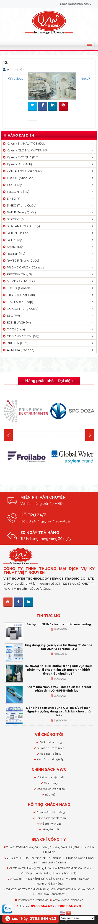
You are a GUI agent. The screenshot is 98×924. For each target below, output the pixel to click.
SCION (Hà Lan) (17, 233)
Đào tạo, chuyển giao (50, 788)
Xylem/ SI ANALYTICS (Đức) (25, 143)
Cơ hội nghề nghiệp (50, 759)
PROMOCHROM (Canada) (25, 267)
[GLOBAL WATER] (72, 457)
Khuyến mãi (50, 829)
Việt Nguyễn (16, 70)
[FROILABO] (26, 457)
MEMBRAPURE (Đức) (21, 281)
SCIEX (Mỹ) (14, 240)
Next (84, 78)
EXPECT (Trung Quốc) (21, 308)
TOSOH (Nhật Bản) (19, 178)
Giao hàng (51, 783)
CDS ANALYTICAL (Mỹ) (22, 336)
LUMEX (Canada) (18, 288)
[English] (63, 912)
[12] (52, 86)
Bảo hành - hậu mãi (50, 777)
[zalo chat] (7, 908)
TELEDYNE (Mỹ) (17, 191)
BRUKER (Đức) (16, 343)
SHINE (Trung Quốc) (20, 212)
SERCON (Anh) (16, 219)
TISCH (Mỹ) (14, 185)
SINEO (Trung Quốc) (20, 205)
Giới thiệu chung (50, 742)
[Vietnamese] (69, 912)
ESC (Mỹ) (12, 315)
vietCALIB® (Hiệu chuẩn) (24, 171)
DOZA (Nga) (15, 329)
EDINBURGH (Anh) (19, 322)
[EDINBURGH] (26, 411)
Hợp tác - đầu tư (51, 753)
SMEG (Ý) (12, 198)
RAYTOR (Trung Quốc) (22, 260)
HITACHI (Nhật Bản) (20, 295)
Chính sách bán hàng (50, 812)
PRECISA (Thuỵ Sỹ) (19, 274)
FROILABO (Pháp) (19, 302)
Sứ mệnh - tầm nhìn (50, 748)
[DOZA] (72, 411)
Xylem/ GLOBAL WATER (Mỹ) (27, 150)
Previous (16, 78)
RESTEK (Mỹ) (15, 253)
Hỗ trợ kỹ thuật (50, 823)
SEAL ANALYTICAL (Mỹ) (22, 226)
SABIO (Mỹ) (14, 246)
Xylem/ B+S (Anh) (18, 164)
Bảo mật (51, 794)
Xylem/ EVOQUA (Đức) (22, 157)
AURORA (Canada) (19, 350)
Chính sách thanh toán (50, 818)
